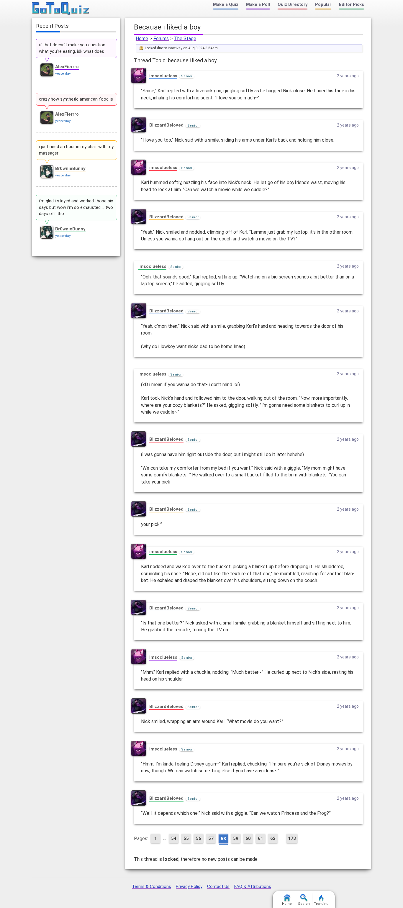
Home (142, 38)
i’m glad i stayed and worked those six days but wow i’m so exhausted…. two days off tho (76, 207)
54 (173, 838)
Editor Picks (351, 4)
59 (235, 838)
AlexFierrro (67, 66)
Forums (161, 38)
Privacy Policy (189, 886)
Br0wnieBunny (70, 168)
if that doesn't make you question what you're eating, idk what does (72, 48)
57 (211, 838)
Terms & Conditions (151, 886)
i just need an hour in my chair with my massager (76, 150)
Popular (323, 4)
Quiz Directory (292, 4)
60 (248, 838)
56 (198, 838)
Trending (321, 904)
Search (304, 904)
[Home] (60, 8)
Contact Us (218, 886)
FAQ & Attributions (252, 886)
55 (186, 838)
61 (260, 838)
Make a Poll (258, 4)
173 (292, 838)
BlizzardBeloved (166, 125)
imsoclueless (163, 75)
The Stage (185, 38)
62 (273, 838)
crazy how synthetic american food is (76, 99)
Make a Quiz (225, 4)
